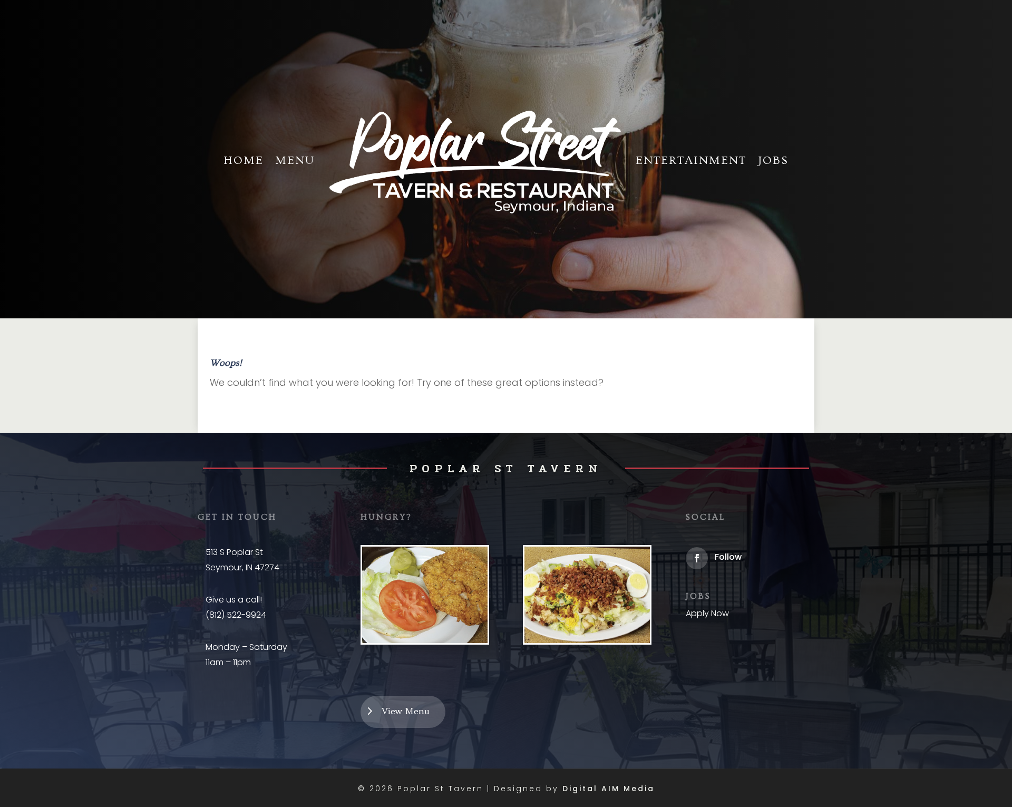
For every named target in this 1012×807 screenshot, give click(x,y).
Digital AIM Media (608, 788)
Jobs (773, 160)
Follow (728, 557)
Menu (295, 160)
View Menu (406, 711)
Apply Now (707, 613)
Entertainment (691, 160)
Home (243, 160)
